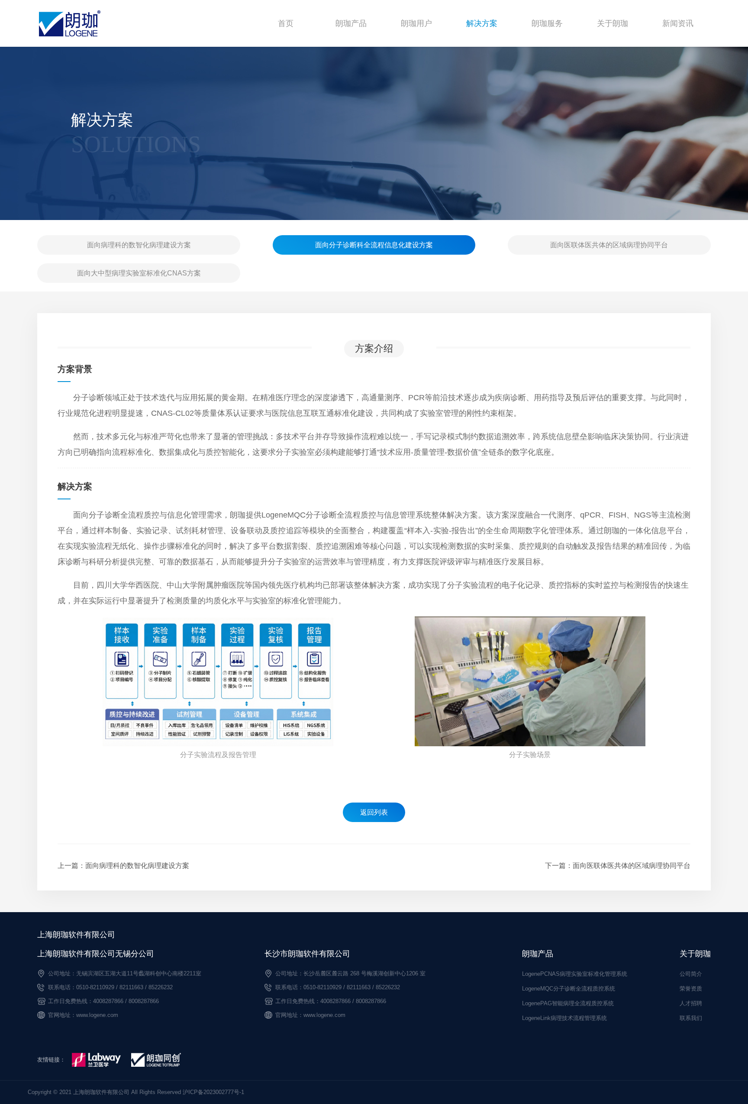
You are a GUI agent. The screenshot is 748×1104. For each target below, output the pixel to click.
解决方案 (481, 23)
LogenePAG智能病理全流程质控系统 (568, 1003)
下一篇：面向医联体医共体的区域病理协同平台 (617, 865)
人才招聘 (691, 1003)
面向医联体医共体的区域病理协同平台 (609, 245)
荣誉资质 (691, 988)
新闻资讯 (677, 23)
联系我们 (691, 1018)
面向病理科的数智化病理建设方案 (139, 245)
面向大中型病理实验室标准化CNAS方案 (139, 273)
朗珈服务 (547, 23)
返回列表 (374, 812)
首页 (285, 23)
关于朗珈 (612, 23)
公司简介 (691, 974)
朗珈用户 (416, 23)
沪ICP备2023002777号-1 (213, 1092)
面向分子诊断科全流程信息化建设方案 (374, 245)
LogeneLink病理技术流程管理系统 (564, 1018)
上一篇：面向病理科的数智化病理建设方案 (123, 865)
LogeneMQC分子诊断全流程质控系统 (568, 988)
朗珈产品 (351, 23)
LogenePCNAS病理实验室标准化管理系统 (574, 974)
